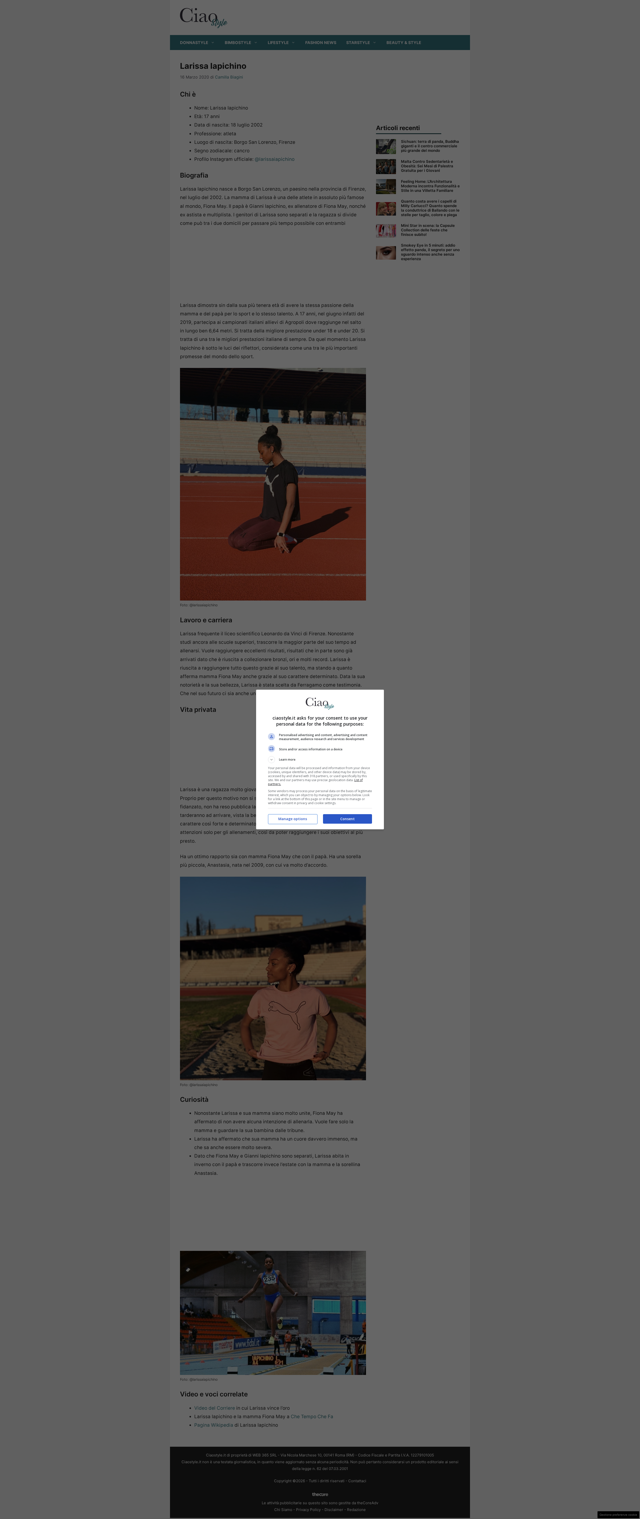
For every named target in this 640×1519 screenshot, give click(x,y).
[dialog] (320, 759)
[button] (320, 759)
